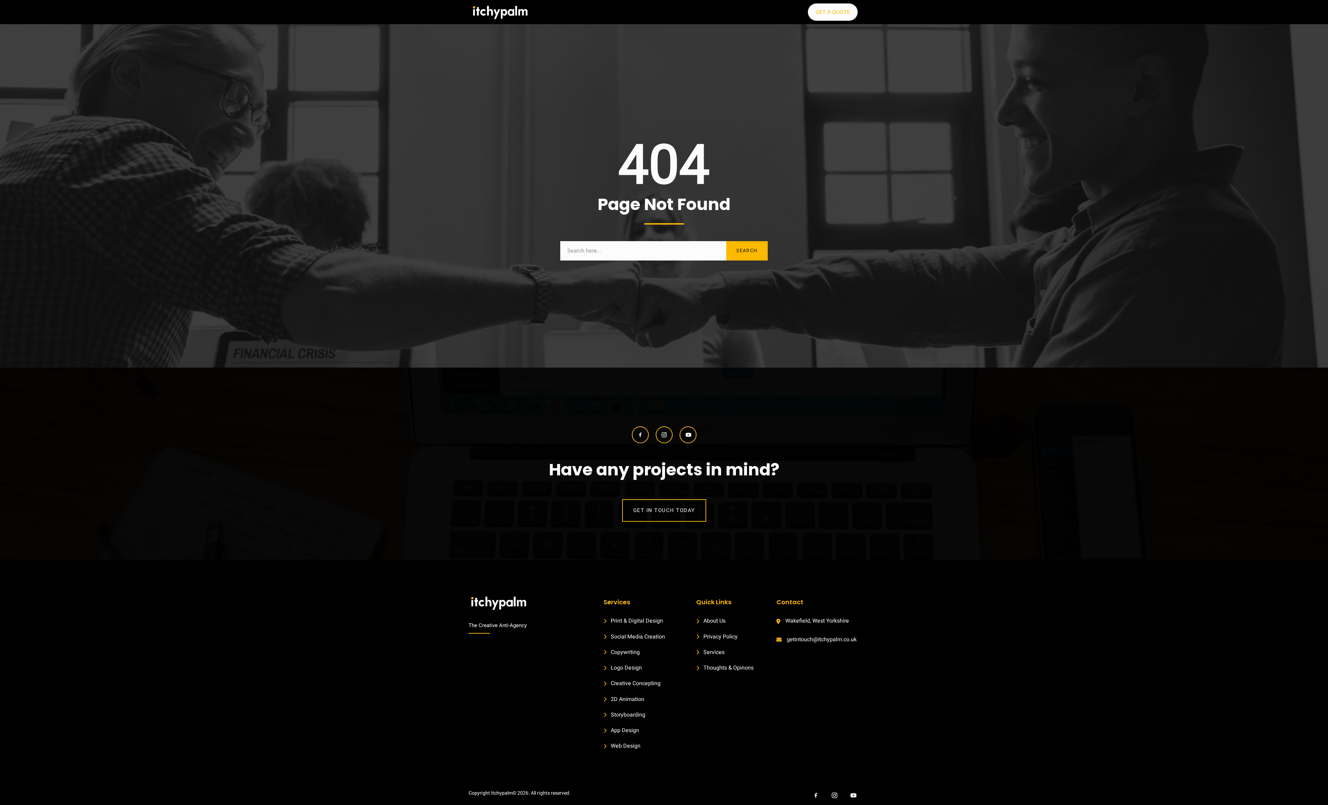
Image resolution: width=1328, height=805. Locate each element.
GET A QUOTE (832, 12)
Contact (789, 602)
